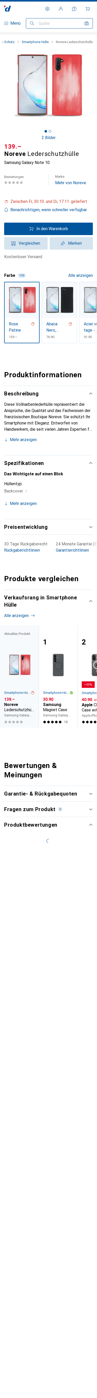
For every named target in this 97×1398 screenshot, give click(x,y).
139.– (12, 146)
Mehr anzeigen (23, 439)
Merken (75, 243)
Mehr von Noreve (70, 180)
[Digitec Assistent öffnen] (74, 9)
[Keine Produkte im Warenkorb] (88, 9)
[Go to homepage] (7, 9)
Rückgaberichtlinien (22, 550)
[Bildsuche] (86, 23)
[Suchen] (32, 23)
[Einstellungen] (47, 9)
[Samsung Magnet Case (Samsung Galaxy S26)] (58, 676)
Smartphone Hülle (35, 42)
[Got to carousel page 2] (50, 131)
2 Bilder (49, 137)
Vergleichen (29, 243)
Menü (15, 23)
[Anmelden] (61, 9)
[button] (48, 201)
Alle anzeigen (80, 275)
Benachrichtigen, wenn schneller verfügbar (48, 209)
